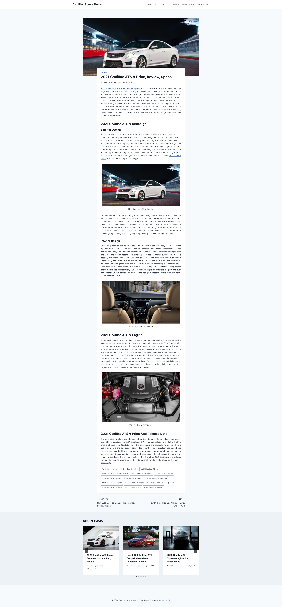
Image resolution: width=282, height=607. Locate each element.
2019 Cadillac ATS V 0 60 (129, 469)
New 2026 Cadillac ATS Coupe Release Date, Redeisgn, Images (139, 558)
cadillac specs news (110, 82)
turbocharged (122, 343)
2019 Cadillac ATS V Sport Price (136, 483)
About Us (152, 4)
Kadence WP (165, 600)
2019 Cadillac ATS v (109, 469)
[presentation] (101, 538)
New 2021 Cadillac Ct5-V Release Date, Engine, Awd (167, 502)
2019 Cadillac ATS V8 (133, 487)
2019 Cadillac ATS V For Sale (141, 473)
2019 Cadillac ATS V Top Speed (162, 483)
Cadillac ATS (106, 72)
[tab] (136, 576)
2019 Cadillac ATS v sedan (157, 478)
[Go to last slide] (86, 550)
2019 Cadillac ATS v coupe (151, 469)
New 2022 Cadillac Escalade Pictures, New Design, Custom (116, 502)
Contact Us (163, 4)
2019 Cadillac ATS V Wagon (112, 487)
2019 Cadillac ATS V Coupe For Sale (115, 473)
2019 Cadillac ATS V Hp (164, 473)
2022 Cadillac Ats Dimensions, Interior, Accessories (178, 558)
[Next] (195, 550)
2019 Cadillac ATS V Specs (112, 483)
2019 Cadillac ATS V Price (111, 478)
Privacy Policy (188, 4)
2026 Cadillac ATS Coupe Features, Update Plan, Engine (100, 558)
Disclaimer (175, 4)
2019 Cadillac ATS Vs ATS (153, 487)
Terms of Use (202, 4)
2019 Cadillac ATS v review (134, 478)
